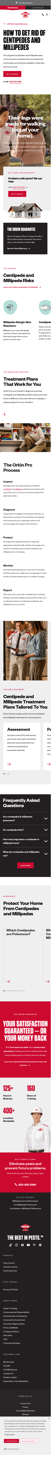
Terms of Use (25, 1403)
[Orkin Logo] (25, 14)
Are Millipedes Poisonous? (25, 1204)
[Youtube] (28, 1245)
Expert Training (10, 1308)
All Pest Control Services (17, 23)
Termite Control (10, 1266)
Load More (25, 865)
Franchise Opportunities (14, 1323)
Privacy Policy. (10, 1434)
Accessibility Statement (25, 1410)
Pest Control (9, 1262)
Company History (11, 1331)
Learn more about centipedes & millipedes (20, 287)
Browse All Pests (10, 1289)
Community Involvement (14, 1319)
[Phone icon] (42, 14)
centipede (7, 489)
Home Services (10, 1270)
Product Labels (10, 1377)
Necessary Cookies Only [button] (29, 1441)
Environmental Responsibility (16, 1312)
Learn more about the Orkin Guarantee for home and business (25, 1063)
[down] (4, 413)
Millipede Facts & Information (25, 1200)
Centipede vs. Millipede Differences (25, 1208)
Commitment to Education (15, 1316)
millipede (18, 489)
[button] (11, 1449)
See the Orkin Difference (17, 248)
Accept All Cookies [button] (11, 1441)
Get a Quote (12, 74)
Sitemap (25, 1414)
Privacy (25, 1407)
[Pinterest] (34, 1245)
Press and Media (10, 1327)
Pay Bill (6, 1365)
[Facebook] (22, 1245)
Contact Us (8, 1373)
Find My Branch (10, 1369)
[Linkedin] (40, 1245)
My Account (8, 1361)
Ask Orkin (7, 1335)
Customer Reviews (11, 1343)
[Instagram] (16, 1245)
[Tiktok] (10, 1245)
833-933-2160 (15, 81)
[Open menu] (46, 14)
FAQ (5, 1339)
